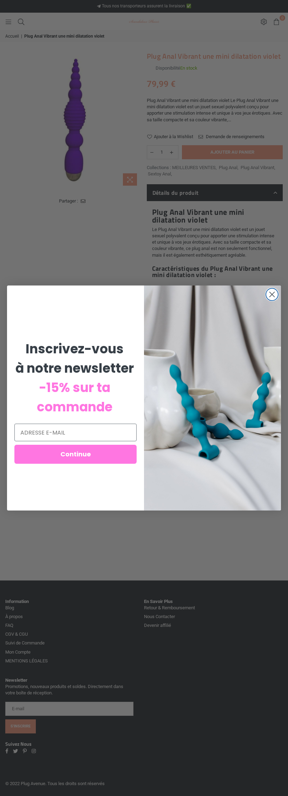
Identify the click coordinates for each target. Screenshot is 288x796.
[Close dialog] (272, 294)
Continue (75, 454)
